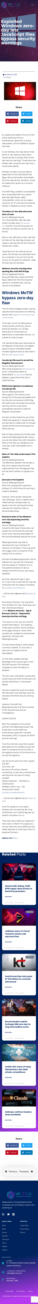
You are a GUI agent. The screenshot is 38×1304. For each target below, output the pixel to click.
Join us (4, 1243)
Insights (4, 1246)
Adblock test (7, 838)
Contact (4, 1250)
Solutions (5, 1236)
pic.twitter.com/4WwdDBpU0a (13, 792)
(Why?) (15, 838)
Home (4, 1225)
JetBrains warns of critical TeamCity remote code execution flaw (17, 934)
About (4, 1229)
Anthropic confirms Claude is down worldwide (18, 1113)
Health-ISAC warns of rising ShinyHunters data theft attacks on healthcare (18, 1069)
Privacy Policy (24, 1229)
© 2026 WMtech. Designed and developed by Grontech (19, 1296)
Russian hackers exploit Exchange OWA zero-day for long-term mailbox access (18, 1024)
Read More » (8, 896)
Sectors (4, 1232)
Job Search (5, 1239)
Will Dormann (27, 369)
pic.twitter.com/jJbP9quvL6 (15, 588)
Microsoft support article (15, 354)
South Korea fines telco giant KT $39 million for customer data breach (18, 979)
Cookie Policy (24, 1225)
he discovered (19, 374)
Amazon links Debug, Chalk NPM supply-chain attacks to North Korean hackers (18, 889)
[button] (32, 4)
